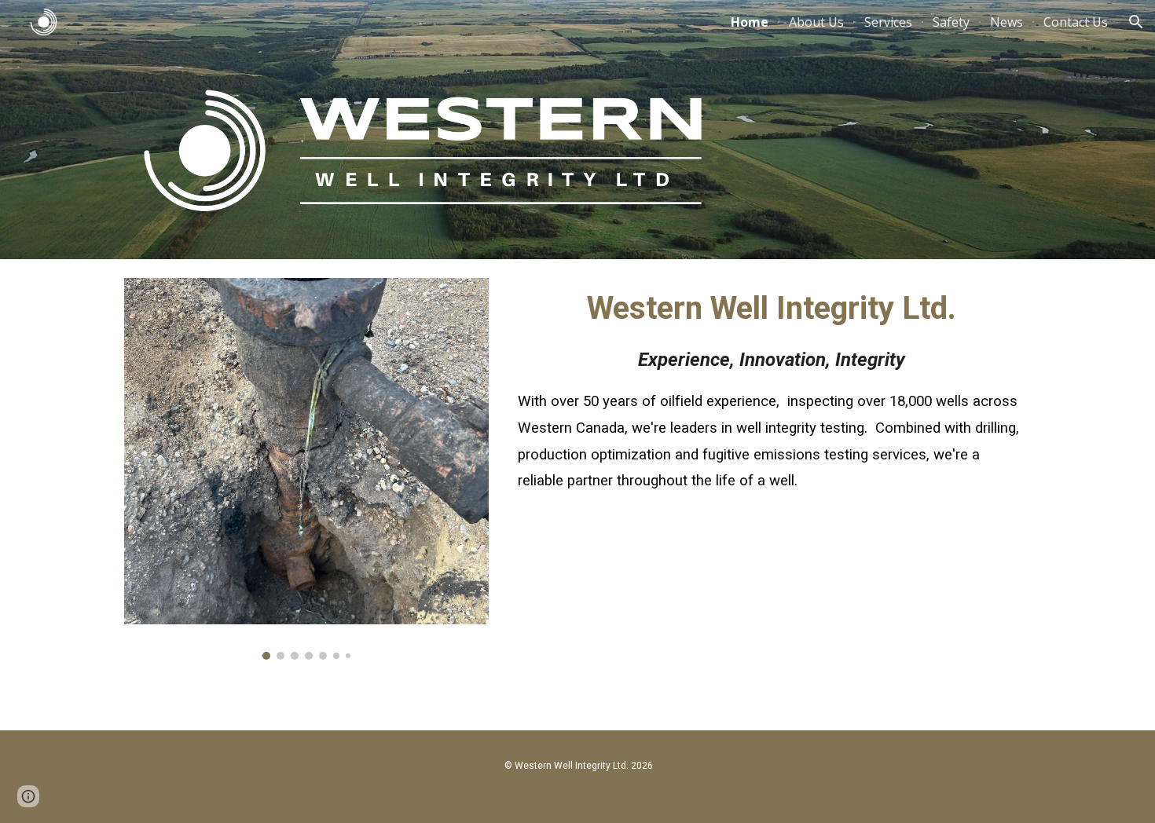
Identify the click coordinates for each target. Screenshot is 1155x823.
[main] (771, 418)
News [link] (1006, 22)
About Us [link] (816, 22)
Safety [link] (951, 22)
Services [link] (888, 22)
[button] (1136, 22)
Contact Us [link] (1075, 22)
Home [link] (749, 22)
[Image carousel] (306, 469)
